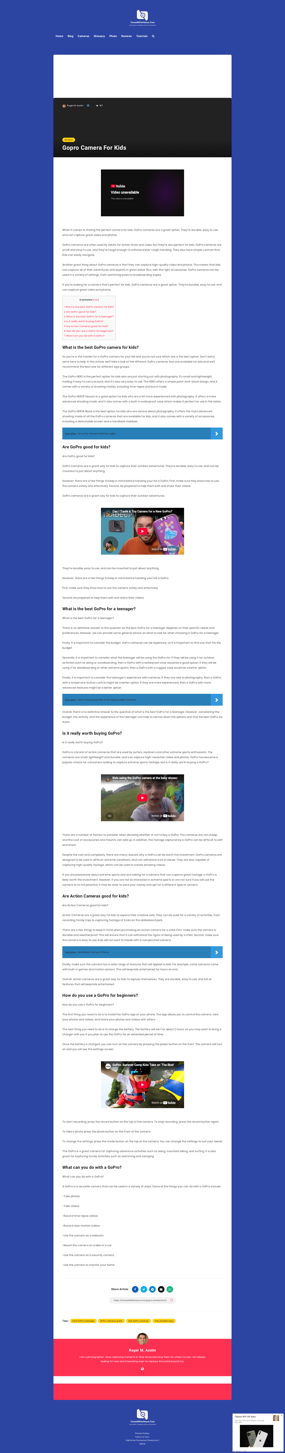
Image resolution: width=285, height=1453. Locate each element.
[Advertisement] (142, 75)
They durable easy (164, 1321)
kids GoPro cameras (138, 1321)
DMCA (142, 1443)
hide (95, 299)
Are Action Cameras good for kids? (86, 326)
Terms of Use (142, 1436)
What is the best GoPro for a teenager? (89, 316)
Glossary (99, 36)
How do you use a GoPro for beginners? (89, 331)
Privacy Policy (142, 1433)
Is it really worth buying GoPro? (83, 321)
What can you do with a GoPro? (84, 335)
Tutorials (142, 36)
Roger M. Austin (142, 1350)
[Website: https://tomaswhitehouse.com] (142, 1369)
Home (59, 36)
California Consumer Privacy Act (142, 1440)
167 (101, 105)
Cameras (83, 36)
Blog (70, 36)
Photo (113, 36)
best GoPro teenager (83, 1321)
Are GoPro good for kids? (80, 312)
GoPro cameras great (111, 1321)
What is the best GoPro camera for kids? (89, 307)
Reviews (126, 36)
